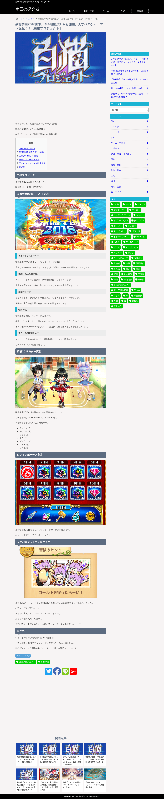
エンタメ (115, 132)
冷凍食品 (138, 258)
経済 (113, 181)
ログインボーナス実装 (29, 159)
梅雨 (116, 279)
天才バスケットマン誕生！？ (32, 163)
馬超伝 (135, 301)
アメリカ (141, 204)
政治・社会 (116, 170)
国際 (113, 159)
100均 (116, 204)
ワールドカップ (121, 258)
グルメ (114, 137)
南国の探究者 (27, 9)
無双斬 (140, 11)
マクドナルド (132, 247)
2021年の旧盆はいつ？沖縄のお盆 (126, 88)
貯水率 (117, 295)
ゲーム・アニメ (24, 656)
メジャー (118, 252)
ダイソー (118, 226)
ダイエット (139, 220)
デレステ (132, 226)
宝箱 (138, 268)
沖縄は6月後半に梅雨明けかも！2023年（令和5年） (128, 72)
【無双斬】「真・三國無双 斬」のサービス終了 (128, 81)
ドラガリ (136, 231)
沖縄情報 (128, 279)
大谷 (128, 268)
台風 (128, 263)
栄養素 (141, 274)
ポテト (117, 247)
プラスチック (132, 242)
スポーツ (115, 148)
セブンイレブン (121, 220)
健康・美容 (89, 11)
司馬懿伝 (140, 263)
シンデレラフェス (122, 215)
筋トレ (137, 290)
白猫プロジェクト (27, 148)
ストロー (140, 215)
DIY (112, 121)
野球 (116, 301)
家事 (116, 274)
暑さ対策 (128, 274)
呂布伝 (117, 268)
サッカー (136, 209)
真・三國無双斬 (121, 290)
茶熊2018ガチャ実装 (28, 155)
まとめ (22, 167)
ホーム (72, 11)
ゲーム (106, 11)
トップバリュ (120, 231)
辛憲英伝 (138, 295)
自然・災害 (116, 186)
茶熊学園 (45, 661)
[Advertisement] (60, 102)
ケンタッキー (120, 209)
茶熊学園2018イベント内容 (31, 152)
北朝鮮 (117, 263)
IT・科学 (115, 126)
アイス (128, 204)
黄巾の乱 (118, 306)
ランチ (131, 252)
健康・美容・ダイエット (122, 154)
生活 (123, 11)
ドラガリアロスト (122, 236)
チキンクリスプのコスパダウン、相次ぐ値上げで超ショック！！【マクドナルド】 (128, 62)
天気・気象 (116, 164)
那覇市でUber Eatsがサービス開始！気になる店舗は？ (128, 95)
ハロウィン (141, 236)
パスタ (117, 242)
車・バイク (116, 192)
